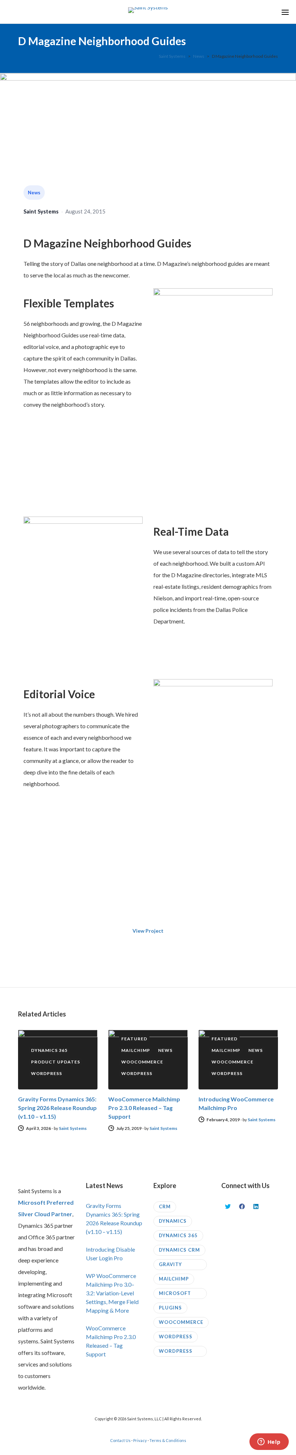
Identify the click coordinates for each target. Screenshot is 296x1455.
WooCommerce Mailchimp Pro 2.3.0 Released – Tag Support (144, 1108)
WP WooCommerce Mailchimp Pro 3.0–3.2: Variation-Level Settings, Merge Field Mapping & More (112, 1293)
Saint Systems (40, 211)
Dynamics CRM (179, 1250)
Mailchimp (174, 1279)
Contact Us (120, 1440)
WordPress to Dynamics (177, 1352)
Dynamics (173, 1221)
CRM (165, 1206)
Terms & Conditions (167, 1440)
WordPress (175, 1336)
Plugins (170, 1308)
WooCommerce (181, 1322)
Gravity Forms (170, 1265)
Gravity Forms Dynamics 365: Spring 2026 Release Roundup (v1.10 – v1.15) (57, 1108)
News (34, 192)
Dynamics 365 (178, 1235)
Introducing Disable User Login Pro (110, 1253)
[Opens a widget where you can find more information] (269, 1442)
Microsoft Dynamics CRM (179, 1294)
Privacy (140, 1440)
